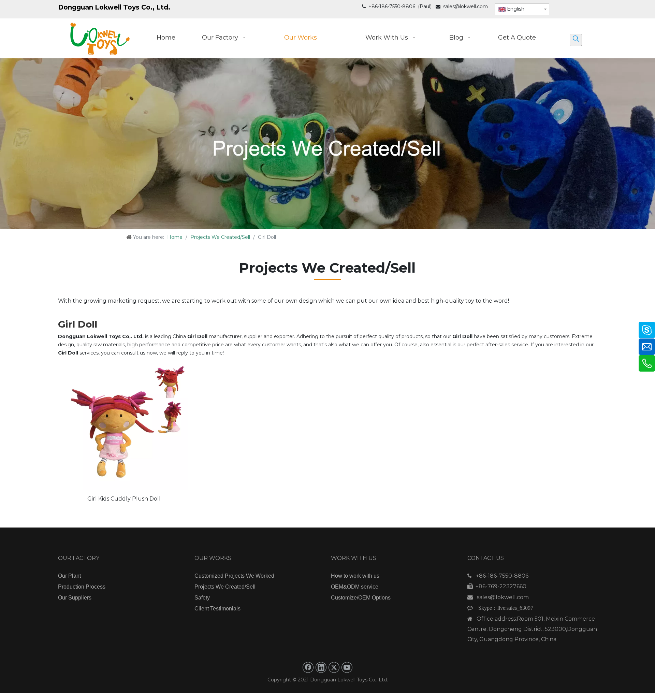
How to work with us (355, 576)
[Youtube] (346, 667)
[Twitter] (334, 667)
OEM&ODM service (354, 587)
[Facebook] (308, 667)
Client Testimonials (217, 608)
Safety (202, 598)
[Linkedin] (321, 667)
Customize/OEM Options (361, 598)
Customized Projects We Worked (234, 576)
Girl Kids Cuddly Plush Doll (124, 498)
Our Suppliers (74, 598)
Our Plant (69, 576)
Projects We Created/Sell (225, 587)
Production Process (81, 587)
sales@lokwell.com (465, 6)
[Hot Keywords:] (576, 40)
